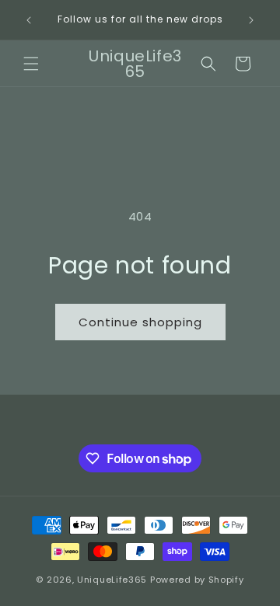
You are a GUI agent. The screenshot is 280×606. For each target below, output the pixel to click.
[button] (31, 64)
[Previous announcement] (29, 20)
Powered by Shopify (197, 579)
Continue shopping (140, 322)
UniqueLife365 (112, 579)
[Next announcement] (251, 20)
